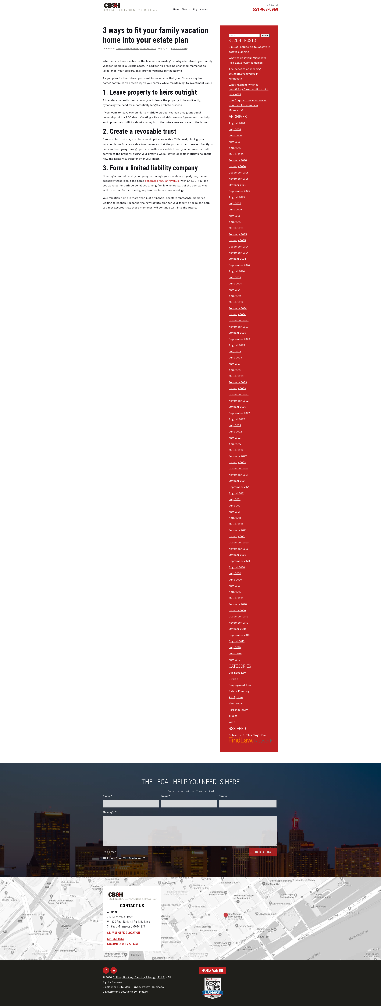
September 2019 (239, 635)
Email (165, 796)
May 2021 (234, 511)
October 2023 (237, 332)
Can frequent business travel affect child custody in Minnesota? (248, 105)
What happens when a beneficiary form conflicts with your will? (248, 89)
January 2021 (237, 536)
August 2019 (237, 641)
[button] (378, 984)
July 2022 (235, 425)
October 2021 (237, 480)
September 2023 (239, 339)
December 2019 (238, 616)
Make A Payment (212, 970)
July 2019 (235, 647)
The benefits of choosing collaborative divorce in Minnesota (245, 73)
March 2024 (236, 302)
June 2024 (235, 283)
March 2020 (236, 598)
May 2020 (235, 585)
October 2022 (237, 406)
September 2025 (239, 191)
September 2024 (239, 265)
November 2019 (238, 622)
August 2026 (237, 123)
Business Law (237, 672)
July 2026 (235, 129)
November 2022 (239, 400)
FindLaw (143, 991)
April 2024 (235, 295)
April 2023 (235, 369)
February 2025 (238, 234)
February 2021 (237, 530)
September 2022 (239, 413)
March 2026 (236, 154)
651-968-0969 (265, 9)
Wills (232, 721)
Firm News (236, 703)
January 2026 (237, 166)
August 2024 (237, 271)
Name (107, 796)
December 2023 (239, 320)
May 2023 (235, 363)
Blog (195, 9)
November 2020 (239, 548)
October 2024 (237, 258)
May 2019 (234, 659)
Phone (223, 796)
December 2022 (239, 394)
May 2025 (235, 215)
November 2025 (239, 178)
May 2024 (235, 289)
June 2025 (235, 209)
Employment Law (240, 685)
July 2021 (235, 499)
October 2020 (237, 554)
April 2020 (235, 591)
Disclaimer (109, 851)
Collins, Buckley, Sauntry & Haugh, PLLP (136, 48)
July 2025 (235, 203)
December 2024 (239, 246)
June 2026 (235, 135)
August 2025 (237, 197)
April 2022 (235, 443)
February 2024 (238, 308)
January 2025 (237, 240)
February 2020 (238, 604)
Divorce (233, 678)
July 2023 (235, 351)
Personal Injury (238, 709)
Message (110, 812)
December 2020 (239, 542)
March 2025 (236, 227)
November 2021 (238, 474)
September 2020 (239, 560)
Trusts (233, 715)
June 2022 (235, 431)
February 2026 (238, 160)
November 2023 (239, 326)
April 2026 (235, 147)
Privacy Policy (141, 986)
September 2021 (239, 486)
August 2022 (237, 419)
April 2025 (235, 221)
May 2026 (235, 141)
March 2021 (236, 524)
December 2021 (238, 468)
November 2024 (239, 252)
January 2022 (237, 462)
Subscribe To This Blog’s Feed (248, 735)
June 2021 (235, 505)
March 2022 (236, 450)
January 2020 (237, 610)
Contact (204, 9)
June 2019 (235, 653)
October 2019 (237, 628)
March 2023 (236, 376)
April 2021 (235, 517)
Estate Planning (180, 48)
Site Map (124, 986)
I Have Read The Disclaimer (126, 858)
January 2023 (237, 388)
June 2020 (235, 579)
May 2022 (235, 437)
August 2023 (237, 345)
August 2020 (237, 567)
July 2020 (235, 573)
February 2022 (238, 456)
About (184, 9)
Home (176, 9)
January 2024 (237, 314)
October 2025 (237, 184)
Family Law (236, 697)
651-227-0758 (129, 944)
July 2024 (235, 277)
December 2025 (239, 172)
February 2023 (238, 382)
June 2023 (235, 357)
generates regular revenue (162, 180)
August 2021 (236, 493)
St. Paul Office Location (123, 933)
